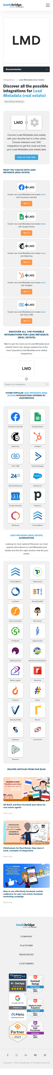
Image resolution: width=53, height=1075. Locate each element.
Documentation (13, 69)
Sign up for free (26, 157)
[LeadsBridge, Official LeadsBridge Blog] (13, 5)
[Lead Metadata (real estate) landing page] (26, 40)
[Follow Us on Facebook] (7, 1055)
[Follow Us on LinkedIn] (26, 1055)
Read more (8, 813)
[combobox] (26, 384)
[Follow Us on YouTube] (35, 1055)
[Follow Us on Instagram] (16, 1055)
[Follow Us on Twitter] (45, 1055)
